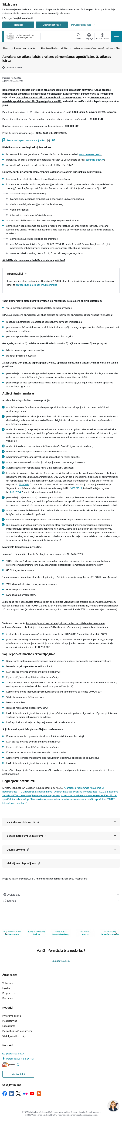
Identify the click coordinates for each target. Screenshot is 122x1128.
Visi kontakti (18, 1074)
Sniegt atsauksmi (61, 960)
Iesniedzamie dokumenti (21, 822)
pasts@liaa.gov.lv (95, 159)
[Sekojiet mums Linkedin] (11, 1093)
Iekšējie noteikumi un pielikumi (25, 835)
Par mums (7, 998)
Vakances (7, 983)
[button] (37, 822)
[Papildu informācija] (53, 140)
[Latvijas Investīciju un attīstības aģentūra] (20, 36)
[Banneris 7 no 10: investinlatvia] (37, 933)
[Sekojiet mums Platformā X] (18, 1093)
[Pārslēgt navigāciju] (116, 36)
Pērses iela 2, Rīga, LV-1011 (20, 1058)
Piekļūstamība (9, 1020)
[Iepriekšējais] (6, 933)
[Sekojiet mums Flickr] (25, 1093)
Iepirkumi (7, 988)
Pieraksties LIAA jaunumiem (17, 1030)
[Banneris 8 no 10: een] (61, 933)
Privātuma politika (11, 1015)
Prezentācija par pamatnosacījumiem (26, 140)
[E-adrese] (8, 1064)
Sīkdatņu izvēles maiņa (14, 1036)
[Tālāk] (116, 933)
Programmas (9, 993)
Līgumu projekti (16, 849)
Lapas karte (8, 1025)
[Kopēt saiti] (25, 273)
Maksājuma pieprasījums (21, 863)
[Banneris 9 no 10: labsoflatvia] (85, 933)
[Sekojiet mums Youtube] (32, 1093)
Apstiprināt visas (52, 24)
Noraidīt (18, 24)
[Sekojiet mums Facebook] (4, 1093)
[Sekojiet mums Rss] (39, 1093)
